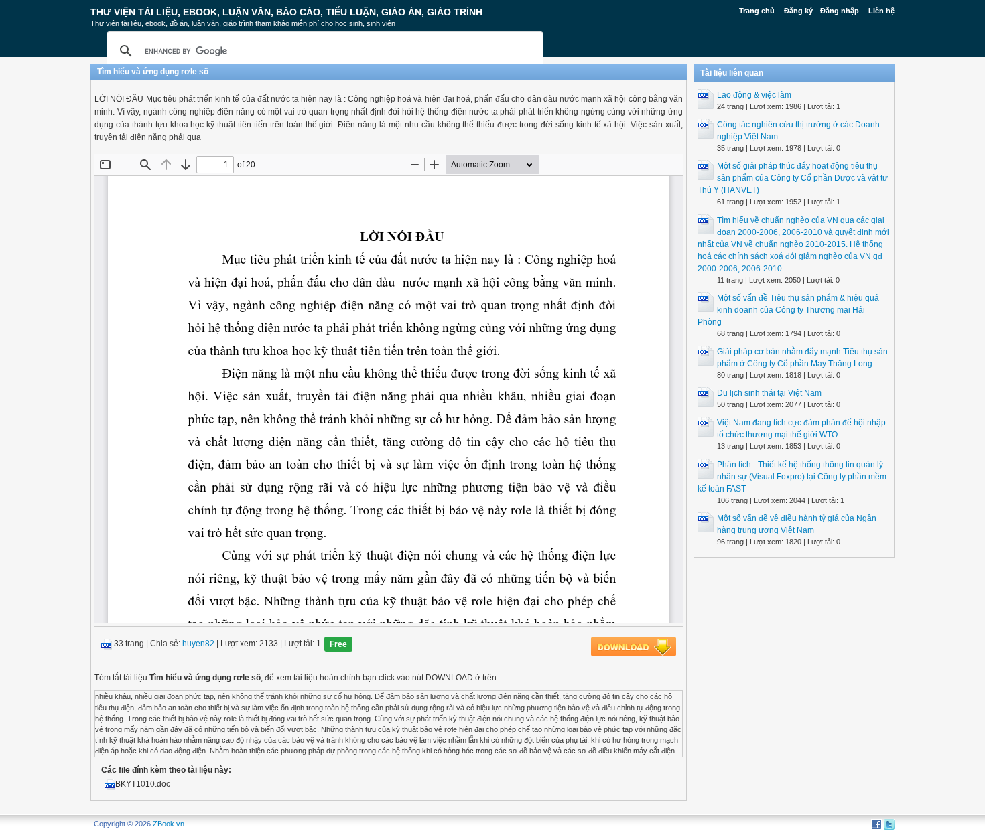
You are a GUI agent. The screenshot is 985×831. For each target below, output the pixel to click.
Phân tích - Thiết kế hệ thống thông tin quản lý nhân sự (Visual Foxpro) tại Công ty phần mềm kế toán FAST (792, 477)
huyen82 (198, 644)
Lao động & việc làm (754, 95)
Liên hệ (881, 11)
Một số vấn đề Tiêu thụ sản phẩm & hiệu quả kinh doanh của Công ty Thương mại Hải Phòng (788, 310)
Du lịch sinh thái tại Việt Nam (769, 393)
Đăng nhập (839, 11)
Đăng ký (798, 11)
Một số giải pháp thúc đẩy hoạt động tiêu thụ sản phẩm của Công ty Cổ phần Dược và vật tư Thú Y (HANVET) (793, 178)
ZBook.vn (168, 824)
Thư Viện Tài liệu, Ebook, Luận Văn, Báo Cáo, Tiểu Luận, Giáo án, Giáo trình (286, 12)
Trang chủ (757, 11)
